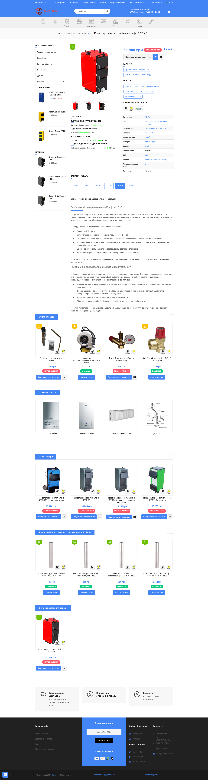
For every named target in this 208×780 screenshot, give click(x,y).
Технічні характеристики (91, 199)
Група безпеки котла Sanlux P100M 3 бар (121, 359)
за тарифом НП (104, 148)
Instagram (137, 734)
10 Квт (75, 186)
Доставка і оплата (43, 739)
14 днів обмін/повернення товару (138, 75)
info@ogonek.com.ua (165, 753)
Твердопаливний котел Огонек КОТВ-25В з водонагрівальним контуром (121, 500)
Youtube (136, 739)
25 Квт (120, 186)
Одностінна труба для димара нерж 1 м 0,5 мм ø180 (51, 574)
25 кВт (147, 117)
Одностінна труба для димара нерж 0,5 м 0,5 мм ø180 (156, 574)
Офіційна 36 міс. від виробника (137, 70)
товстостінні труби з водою (155, 128)
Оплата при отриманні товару (147, 86)
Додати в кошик (86, 377)
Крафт (147, 146)
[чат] (5, 775)
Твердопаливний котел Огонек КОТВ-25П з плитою (157, 499)
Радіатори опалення (121, 434)
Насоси (40, 82)
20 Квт (109, 186)
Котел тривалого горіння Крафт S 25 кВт (51, 650)
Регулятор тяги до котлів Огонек (51, 359)
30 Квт (131, 186)
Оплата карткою (131, 92)
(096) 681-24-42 (137, 12)
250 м (147, 137)
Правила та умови (151, 775)
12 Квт (86, 186)
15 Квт (98, 186)
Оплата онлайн (147, 92)
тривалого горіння (152, 121)
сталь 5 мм (149, 133)
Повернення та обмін (44, 749)
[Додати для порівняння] (161, 57)
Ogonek (55, 775)
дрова (147, 160)
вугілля (153, 160)
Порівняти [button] (42, 2)
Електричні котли (44, 64)
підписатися (104, 741)
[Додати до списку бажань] (155, 57)
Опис (73, 199)
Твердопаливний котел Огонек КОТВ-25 (86, 499)
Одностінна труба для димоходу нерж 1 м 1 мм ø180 (121, 574)
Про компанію (41, 734)
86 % (146, 155)
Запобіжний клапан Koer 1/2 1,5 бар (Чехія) (157, 359)
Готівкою (128, 86)
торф (165, 160)
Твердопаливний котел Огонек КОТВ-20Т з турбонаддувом (51, 499)
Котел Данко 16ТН (57, 112)
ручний (147, 164)
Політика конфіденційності (104, 775)
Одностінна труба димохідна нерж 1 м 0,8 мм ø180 (86, 574)
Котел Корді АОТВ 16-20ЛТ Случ (57, 93)
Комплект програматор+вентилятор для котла (86, 360)
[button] (170, 12)
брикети (159, 160)
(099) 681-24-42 (153, 12)
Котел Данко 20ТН (57, 131)
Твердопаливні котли (76, 33)
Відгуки (112, 199)
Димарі (40, 76)
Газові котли (42, 58)
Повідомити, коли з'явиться (138, 57)
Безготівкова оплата (133, 97)
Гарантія (39, 744)
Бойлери (41, 70)
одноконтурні (150, 142)
